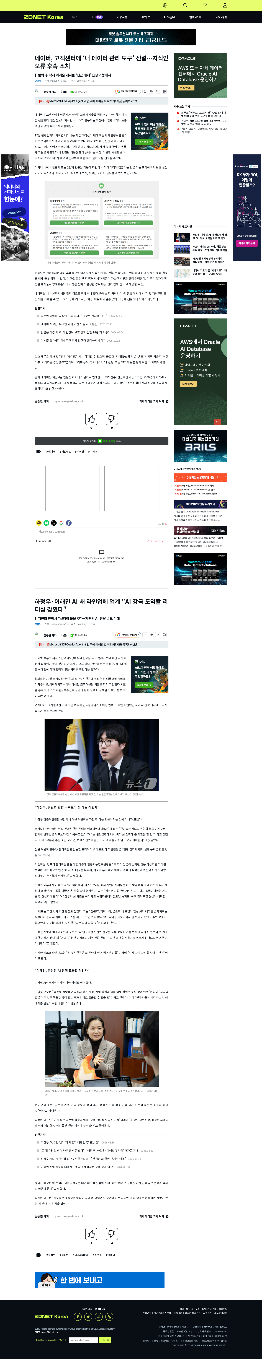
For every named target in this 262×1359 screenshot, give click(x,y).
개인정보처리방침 (162, 1312)
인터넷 (38, 80)
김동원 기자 (50, 635)
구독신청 (105, 1339)
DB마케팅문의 (209, 1309)
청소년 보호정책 (193, 1312)
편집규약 (147, 1312)
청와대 (111, 1255)
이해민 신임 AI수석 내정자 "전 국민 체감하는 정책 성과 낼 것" (78, 1167)
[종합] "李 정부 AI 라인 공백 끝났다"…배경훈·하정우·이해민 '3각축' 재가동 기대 (89, 1150)
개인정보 (66, 451)
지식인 (80, 451)
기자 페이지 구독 (80, 91)
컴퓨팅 (38, 624)
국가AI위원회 (82, 1255)
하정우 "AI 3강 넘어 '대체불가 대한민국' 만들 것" (70, 1142)
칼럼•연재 (195, 17)
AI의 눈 (146, 17)
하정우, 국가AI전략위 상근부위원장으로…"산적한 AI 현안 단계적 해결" (83, 1158)
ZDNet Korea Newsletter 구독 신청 (50, 1339)
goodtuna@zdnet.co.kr (70, 1216)
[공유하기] (144, 92)
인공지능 (122, 17)
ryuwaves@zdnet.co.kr (69, 401)
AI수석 (98, 1255)
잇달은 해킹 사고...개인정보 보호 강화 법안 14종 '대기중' (75, 332)
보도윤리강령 (220, 1312)
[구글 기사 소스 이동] (128, 92)
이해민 (64, 1255)
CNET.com (40, 1332)
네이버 (51, 451)
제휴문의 (223, 1309)
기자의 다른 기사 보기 (152, 401)
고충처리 (207, 1312)
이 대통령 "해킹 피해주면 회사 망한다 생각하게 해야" (73, 340)
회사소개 (184, 1309)
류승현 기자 (50, 92)
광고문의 (195, 1309)
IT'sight (169, 17)
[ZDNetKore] (48, 9)
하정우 (51, 1255)
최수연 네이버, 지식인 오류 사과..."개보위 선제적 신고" (74, 316)
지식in (93, 451)
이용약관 (178, 1312)
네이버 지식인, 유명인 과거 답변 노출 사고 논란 (69, 324)
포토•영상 (221, 17)
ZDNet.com (53, 1332)
